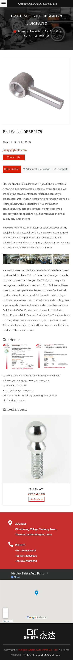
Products (35, 31)
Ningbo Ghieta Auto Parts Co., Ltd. (38, 649)
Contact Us (13, 157)
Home (21, 31)
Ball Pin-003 (36, 489)
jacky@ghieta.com (15, 150)
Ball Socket (51, 31)
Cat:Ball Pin (36, 494)
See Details (35, 499)
